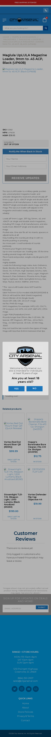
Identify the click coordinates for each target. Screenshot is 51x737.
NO (34, 388)
